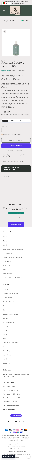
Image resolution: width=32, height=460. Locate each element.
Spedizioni (6, 265)
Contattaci (6, 241)
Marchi (5, 359)
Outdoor (6, 330)
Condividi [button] (6, 176)
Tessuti (5, 318)
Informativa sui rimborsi (18, 446)
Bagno (5, 310)
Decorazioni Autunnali (10, 343)
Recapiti (17, 457)
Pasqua (5, 334)
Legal (5, 245)
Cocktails (6, 326)
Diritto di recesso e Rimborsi (12, 257)
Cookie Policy (7, 261)
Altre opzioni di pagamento (16, 150)
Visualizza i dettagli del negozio (13, 161)
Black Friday (7, 363)
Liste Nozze (7, 355)
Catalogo (6, 289)
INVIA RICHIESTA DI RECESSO (13, 278)
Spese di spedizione (15, 114)
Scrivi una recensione (16, 213)
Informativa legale (25, 454)
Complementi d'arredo (10, 314)
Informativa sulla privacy (17, 448)
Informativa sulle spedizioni (11, 454)
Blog (4, 269)
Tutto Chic (10, 435)
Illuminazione (7, 298)
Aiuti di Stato (7, 273)
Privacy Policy (7, 253)
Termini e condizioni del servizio (17, 451)
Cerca (5, 237)
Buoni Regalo (7, 351)
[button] (4, 10)
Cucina (5, 306)
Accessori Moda (8, 322)
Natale (5, 338)
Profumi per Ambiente (10, 293)
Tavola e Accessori (9, 302)
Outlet (5, 347)
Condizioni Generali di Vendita (13, 249)
